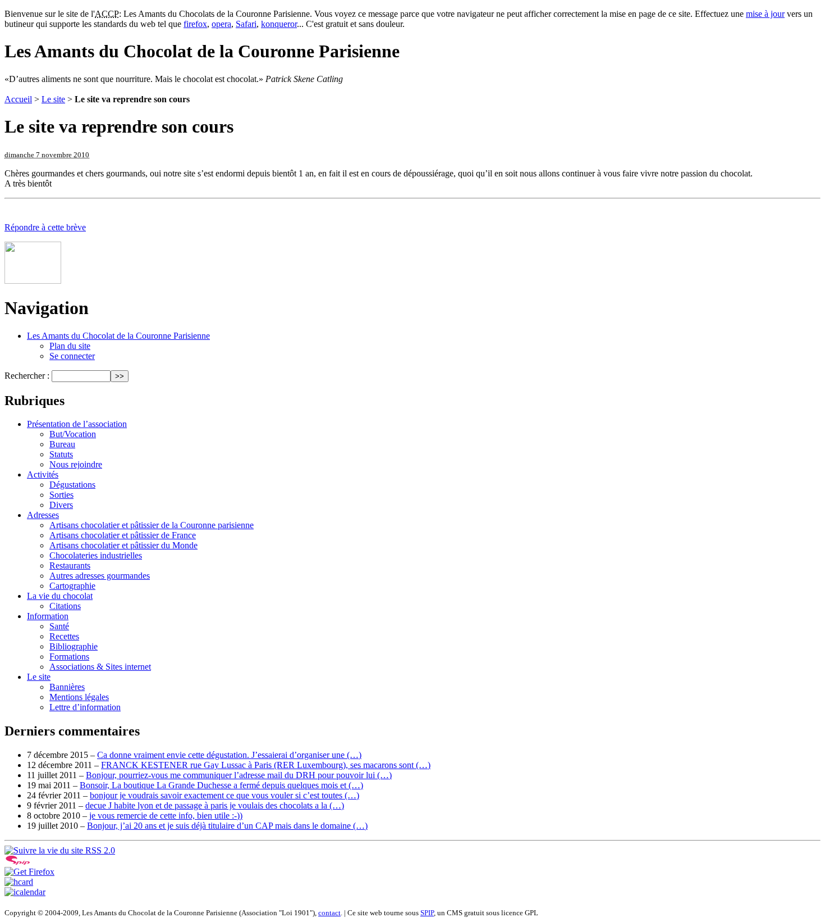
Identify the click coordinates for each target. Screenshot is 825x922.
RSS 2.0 (99, 850)
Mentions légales (79, 697)
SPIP (427, 913)
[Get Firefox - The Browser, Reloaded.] (29, 871)
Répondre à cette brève (45, 227)
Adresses (43, 515)
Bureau (62, 444)
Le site (53, 99)
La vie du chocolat (60, 596)
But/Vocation (72, 434)
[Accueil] (32, 280)
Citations (65, 606)
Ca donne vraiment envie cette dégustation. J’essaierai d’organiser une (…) (229, 755)
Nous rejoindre (75, 464)
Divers (61, 505)
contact (329, 913)
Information (47, 616)
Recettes (64, 636)
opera (221, 24)
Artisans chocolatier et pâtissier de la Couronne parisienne (151, 525)
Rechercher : (26, 375)
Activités (42, 474)
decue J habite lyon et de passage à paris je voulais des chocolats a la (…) (214, 805)
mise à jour (765, 14)
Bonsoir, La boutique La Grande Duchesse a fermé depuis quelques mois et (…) (221, 785)
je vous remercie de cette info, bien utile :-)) (165, 815)
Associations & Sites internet (100, 666)
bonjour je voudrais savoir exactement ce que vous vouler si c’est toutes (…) (224, 795)
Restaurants (69, 565)
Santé (59, 626)
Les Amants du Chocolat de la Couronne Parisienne (118, 335)
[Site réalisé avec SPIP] (17, 861)
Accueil (18, 99)
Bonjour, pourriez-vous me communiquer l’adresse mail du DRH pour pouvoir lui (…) (239, 775)
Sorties (61, 494)
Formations (69, 656)
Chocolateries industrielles (95, 555)
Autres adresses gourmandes (99, 575)
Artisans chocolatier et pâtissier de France (122, 535)
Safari (246, 24)
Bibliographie (73, 646)
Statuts (61, 454)
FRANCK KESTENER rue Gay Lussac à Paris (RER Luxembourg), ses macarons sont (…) (265, 765)
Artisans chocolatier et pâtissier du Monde (123, 545)
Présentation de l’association (77, 424)
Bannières (67, 687)
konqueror (279, 24)
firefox (195, 24)
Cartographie (72, 586)
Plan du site (69, 346)
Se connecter (72, 356)
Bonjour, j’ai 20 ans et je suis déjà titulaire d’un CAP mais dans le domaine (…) (227, 825)
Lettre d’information (85, 707)
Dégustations (72, 484)
